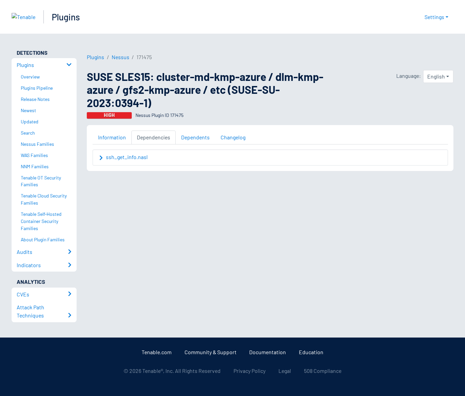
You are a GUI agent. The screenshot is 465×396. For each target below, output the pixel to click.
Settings (434, 17)
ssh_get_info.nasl (127, 157)
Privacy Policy (250, 370)
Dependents (195, 137)
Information (112, 137)
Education (311, 352)
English (436, 76)
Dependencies (153, 137)
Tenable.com (157, 352)
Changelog (233, 137)
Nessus (120, 57)
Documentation (267, 352)
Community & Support (211, 352)
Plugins (66, 17)
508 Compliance (322, 370)
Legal (284, 370)
